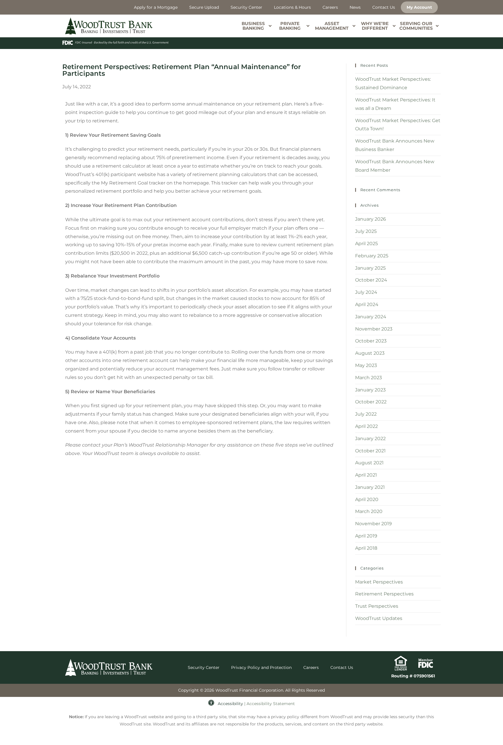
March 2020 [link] (368, 511)
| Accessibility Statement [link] (269, 703)
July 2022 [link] (366, 414)
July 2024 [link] (366, 292)
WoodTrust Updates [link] (378, 618)
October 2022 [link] (371, 402)
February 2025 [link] (371, 256)
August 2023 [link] (370, 353)
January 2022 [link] (370, 438)
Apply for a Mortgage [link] (156, 7)
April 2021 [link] (366, 475)
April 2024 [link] (366, 304)
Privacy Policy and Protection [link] (261, 667)
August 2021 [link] (369, 462)
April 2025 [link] (366, 243)
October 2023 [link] (371, 341)
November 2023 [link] (373, 329)
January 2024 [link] (370, 316)
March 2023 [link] (368, 377)
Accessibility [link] (230, 703)
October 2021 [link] (370, 451)
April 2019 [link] (366, 536)
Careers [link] (330, 7)
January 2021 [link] (370, 487)
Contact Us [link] (383, 7)
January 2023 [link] (370, 390)
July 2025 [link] (366, 231)
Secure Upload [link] (204, 7)
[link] (109, 25)
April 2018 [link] (366, 548)
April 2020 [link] (366, 499)
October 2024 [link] (371, 280)
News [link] (355, 7)
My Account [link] (419, 7)
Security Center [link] (246, 7)
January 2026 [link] (370, 219)
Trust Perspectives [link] (376, 606)
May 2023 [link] (366, 365)
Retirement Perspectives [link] (384, 594)
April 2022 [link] (366, 426)
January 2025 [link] (370, 268)
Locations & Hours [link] (292, 7)
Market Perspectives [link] (379, 582)
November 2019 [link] (373, 523)
